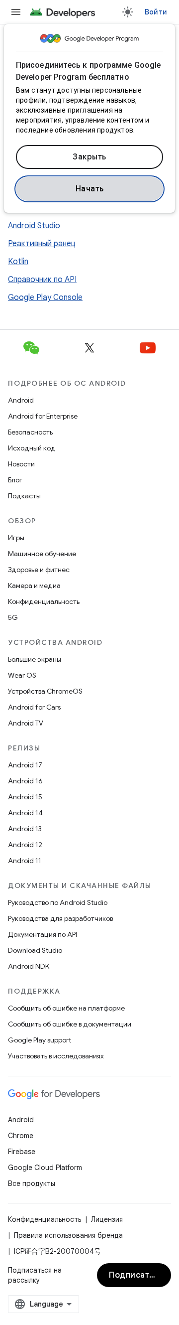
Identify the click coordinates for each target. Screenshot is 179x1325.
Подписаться (136, 1275)
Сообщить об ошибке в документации (69, 1024)
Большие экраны (34, 659)
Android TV (25, 723)
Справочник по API (42, 280)
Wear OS (22, 675)
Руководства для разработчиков (60, 918)
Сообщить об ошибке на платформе (66, 1008)
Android (21, 400)
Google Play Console (45, 297)
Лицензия (107, 1219)
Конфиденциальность (44, 601)
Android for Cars (34, 707)
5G (13, 617)
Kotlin (18, 262)
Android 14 (25, 812)
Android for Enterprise (43, 416)
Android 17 (25, 764)
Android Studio (34, 226)
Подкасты (24, 495)
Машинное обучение (42, 553)
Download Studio (35, 950)
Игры (16, 537)
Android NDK (28, 966)
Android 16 (25, 780)
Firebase (21, 1151)
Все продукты (31, 1183)
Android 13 (25, 828)
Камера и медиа (34, 585)
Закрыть (89, 157)
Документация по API (42, 934)
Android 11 (24, 860)
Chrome (20, 1135)
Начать (90, 189)
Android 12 (25, 844)
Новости (21, 463)
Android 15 (25, 796)
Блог (15, 479)
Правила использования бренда (68, 1235)
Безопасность (30, 432)
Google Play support (39, 1039)
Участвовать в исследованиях (56, 1055)
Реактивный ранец (42, 244)
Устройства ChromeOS (45, 691)
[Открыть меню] (16, 12)
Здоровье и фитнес (39, 569)
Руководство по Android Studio (57, 902)
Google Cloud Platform (45, 1167)
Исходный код (32, 447)
